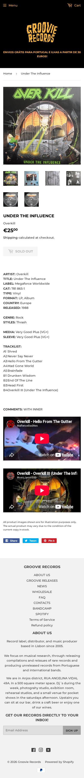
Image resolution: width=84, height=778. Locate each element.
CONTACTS (42, 603)
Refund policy (42, 625)
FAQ (42, 597)
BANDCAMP (42, 608)
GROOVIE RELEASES (42, 581)
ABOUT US (42, 575)
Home (7, 73)
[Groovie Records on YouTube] (48, 751)
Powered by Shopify (59, 762)
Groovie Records (29, 762)
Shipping (10, 238)
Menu (13, 5)
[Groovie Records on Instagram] (41, 751)
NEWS (42, 586)
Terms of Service (42, 620)
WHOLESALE (42, 592)
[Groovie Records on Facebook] (33, 751)
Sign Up (72, 730)
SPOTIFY (42, 614)
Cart (77, 5)
